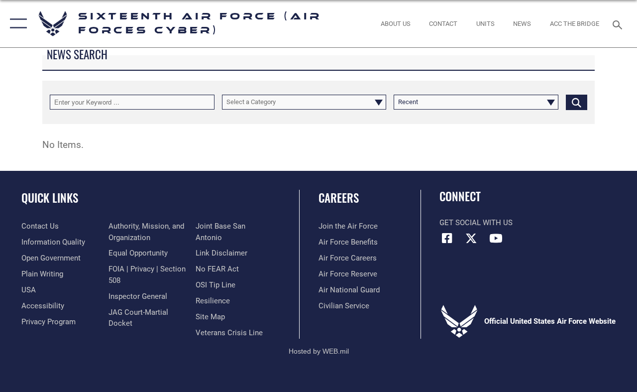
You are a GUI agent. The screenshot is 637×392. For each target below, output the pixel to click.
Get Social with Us (476, 222)
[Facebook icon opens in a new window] (446, 238)
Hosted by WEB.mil (319, 351)
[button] (16, 23)
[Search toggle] (619, 23)
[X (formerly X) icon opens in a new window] (471, 238)
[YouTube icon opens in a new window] (495, 238)
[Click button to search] (576, 102)
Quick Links (49, 198)
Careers (338, 198)
